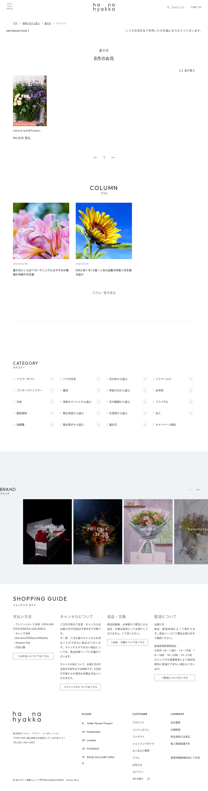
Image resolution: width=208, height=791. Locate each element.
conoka (89, 740)
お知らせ (137, 764)
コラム (136, 757)
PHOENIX (90, 748)
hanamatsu (91, 731)
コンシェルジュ (140, 729)
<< (95, 157)
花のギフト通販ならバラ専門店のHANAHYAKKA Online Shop (47, 780)
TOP (15, 23)
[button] (198, 489)
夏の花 (48, 23)
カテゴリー (138, 771)
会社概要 (175, 722)
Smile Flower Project (97, 723)
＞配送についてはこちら (174, 677)
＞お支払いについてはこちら (33, 656)
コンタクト (138, 736)
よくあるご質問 (141, 750)
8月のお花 (61, 23)
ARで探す (137, 778)
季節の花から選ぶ (31, 23)
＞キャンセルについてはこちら (80, 686)
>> (113, 157)
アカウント (138, 722)
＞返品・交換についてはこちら (128, 642)
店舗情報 (175, 729)
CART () (196, 7)
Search (177, 7)
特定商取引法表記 (180, 736)
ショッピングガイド (143, 743)
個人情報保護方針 (180, 743)
